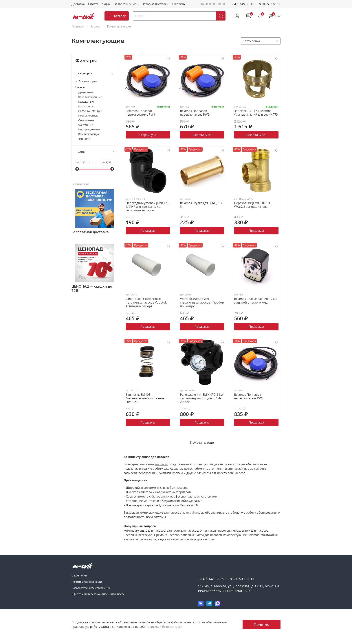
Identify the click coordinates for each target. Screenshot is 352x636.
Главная (77, 26)
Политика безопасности (87, 581)
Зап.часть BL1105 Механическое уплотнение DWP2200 (145, 398)
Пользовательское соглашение (91, 588)
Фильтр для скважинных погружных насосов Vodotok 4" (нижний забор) (146, 302)
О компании (79, 575)
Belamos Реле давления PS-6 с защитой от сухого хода (255, 300)
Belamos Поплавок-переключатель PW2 (194, 113)
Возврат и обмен (126, 4)
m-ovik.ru (161, 464)
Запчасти (84, 138)
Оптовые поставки (155, 4)
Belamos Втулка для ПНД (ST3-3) (201, 205)
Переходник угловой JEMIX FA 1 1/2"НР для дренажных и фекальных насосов (148, 206)
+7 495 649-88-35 (241, 4)
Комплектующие (89, 134)
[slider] (77, 169)
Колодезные (86, 101)
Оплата (93, 4)
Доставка (78, 4)
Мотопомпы (86, 106)
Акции (106, 4)
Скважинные (86, 120)
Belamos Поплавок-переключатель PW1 (140, 113)
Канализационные (90, 97)
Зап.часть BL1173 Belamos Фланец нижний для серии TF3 (256, 113)
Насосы (95, 26)
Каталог (120, 16)
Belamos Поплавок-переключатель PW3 (248, 396)
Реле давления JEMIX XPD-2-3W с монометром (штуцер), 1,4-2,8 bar (201, 398)
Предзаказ (147, 231)
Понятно (261, 624)
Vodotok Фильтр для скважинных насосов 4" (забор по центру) (202, 302)
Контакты (178, 4)
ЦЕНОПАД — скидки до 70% (92, 288)
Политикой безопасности (163, 627)
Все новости (80, 184)
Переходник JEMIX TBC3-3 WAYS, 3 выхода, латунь (252, 205)
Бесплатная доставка (90, 231)
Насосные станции (90, 110)
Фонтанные (85, 124)
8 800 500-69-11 (269, 4)
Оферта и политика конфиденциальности (98, 594)
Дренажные (85, 92)
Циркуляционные (89, 129)
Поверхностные (88, 115)
